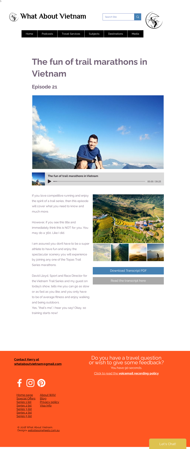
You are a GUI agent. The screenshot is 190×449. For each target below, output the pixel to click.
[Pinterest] (41, 383)
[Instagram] (30, 383)
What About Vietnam (53, 16)
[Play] (49, 181)
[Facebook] (19, 383)
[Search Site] (137, 17)
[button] (47, 33)
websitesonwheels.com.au (44, 430)
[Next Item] (157, 218)
